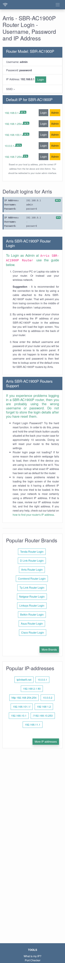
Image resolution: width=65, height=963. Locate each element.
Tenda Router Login (32, 551)
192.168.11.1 (32, 724)
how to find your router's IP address (33, 515)
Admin (55, 113)
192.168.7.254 (13, 157)
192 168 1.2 (44, 706)
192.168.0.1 (12, 113)
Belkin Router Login (32, 614)
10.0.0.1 (9, 146)
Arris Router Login (32, 569)
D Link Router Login (32, 560)
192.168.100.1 (13, 135)
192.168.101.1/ (21, 706)
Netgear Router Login (32, 596)
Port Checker (32, 960)
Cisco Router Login (32, 632)
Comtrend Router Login (32, 578)
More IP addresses (46, 741)
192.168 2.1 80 (32, 688)
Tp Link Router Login (32, 587)
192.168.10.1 (18, 715)
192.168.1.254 (13, 124)
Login (40, 79)
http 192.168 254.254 (24, 697)
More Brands (49, 649)
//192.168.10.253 (43, 715)
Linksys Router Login (31, 605)
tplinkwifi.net (24, 680)
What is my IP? (32, 956)
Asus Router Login (32, 623)
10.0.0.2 (47, 697)
